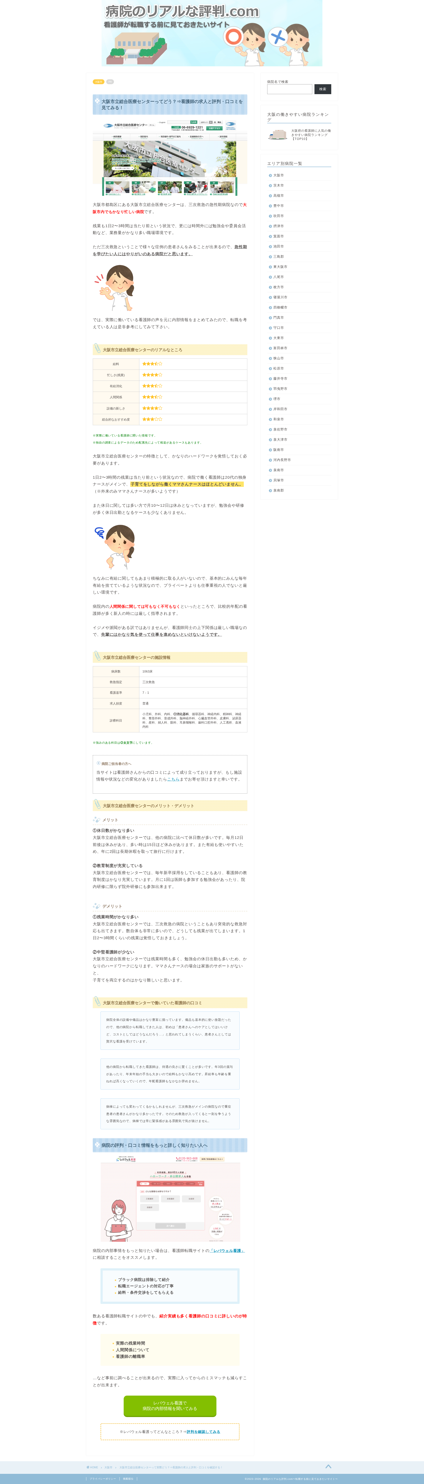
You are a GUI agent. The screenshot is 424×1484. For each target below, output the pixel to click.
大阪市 (98, 81)
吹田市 (278, 216)
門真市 (278, 317)
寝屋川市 (280, 297)
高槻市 (278, 195)
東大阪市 (280, 267)
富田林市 (280, 348)
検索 (322, 89)
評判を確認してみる (203, 1432)
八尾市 (278, 277)
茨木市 (278, 185)
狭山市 (278, 358)
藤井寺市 (280, 378)
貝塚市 (278, 480)
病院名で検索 (277, 82)
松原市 (278, 368)
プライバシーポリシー (103, 1478)
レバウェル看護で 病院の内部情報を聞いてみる (170, 1406)
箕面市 (278, 236)
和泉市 (278, 419)
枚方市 (278, 287)
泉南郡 (278, 490)
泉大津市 (280, 439)
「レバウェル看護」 (227, 1251)
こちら (173, 779)
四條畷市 (280, 307)
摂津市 (278, 226)
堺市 (276, 399)
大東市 (278, 338)
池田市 (278, 246)
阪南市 (278, 449)
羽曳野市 (280, 389)
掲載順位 (128, 1478)
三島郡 (278, 256)
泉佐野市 (280, 429)
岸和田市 (280, 409)
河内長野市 (282, 460)
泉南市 (278, 470)
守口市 (278, 328)
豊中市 (278, 206)
